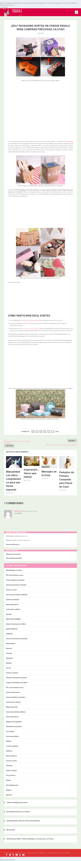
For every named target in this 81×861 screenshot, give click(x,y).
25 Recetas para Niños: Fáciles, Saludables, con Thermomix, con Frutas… (30, 839)
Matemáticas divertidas (14, 726)
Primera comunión (12, 673)
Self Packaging (68, 141)
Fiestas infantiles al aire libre (15, 697)
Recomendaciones (12, 785)
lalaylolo (17, 511)
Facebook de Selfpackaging (29, 320)
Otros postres (10, 775)
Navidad (8, 614)
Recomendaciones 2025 (14, 558)
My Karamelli (11, 830)
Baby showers (10, 643)
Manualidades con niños (14, 570)
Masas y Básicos (11, 756)
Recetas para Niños (32, 853)
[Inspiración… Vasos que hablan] (32, 461)
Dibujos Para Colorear (13, 554)
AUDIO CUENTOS (11, 629)
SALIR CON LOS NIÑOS (13, 619)
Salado (8, 780)
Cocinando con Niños (13, 609)
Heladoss (9, 751)
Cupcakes (9, 765)
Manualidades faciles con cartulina (18, 811)
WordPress (33, 850)
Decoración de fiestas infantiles (16, 594)
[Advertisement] (40, 97)
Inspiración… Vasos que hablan (31, 473)
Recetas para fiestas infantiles (16, 585)
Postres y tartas (11, 590)
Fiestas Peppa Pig (52, 853)
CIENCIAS (9, 634)
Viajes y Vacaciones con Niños (16, 624)
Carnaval (9, 653)
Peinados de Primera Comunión (16, 677)
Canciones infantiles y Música (16, 712)
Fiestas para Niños (9, 853)
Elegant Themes (16, 850)
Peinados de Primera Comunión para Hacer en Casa (66, 479)
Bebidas (8, 741)
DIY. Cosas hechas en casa (14, 575)
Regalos (8, 790)
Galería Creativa (11, 770)
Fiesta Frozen (42, 853)
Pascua (8, 668)
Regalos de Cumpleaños (14, 721)
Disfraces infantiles (12, 599)
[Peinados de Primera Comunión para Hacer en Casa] (67, 462)
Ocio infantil (10, 731)
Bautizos (9, 648)
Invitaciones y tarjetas (13, 702)
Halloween (9, 658)
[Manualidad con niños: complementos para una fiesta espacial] (14, 462)
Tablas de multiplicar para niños (17, 802)
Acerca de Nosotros (12, 544)
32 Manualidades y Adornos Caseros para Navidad (23, 821)
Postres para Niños (12, 736)
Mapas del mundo (12, 707)
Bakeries (9, 795)
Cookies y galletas (12, 746)
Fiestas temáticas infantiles (15, 580)
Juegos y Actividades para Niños (17, 682)
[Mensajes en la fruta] (49, 462)
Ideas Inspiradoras (12, 604)
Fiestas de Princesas (13, 692)
